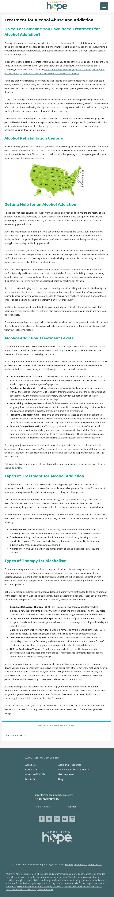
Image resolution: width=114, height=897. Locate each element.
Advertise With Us (35, 774)
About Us (30, 764)
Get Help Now (66, 774)
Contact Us (31, 769)
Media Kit (30, 779)
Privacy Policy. (80, 864)
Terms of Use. (95, 864)
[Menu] (104, 6)
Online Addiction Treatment (73, 769)
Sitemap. (69, 864)
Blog (60, 779)
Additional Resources (69, 764)
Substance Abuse (14, 735)
